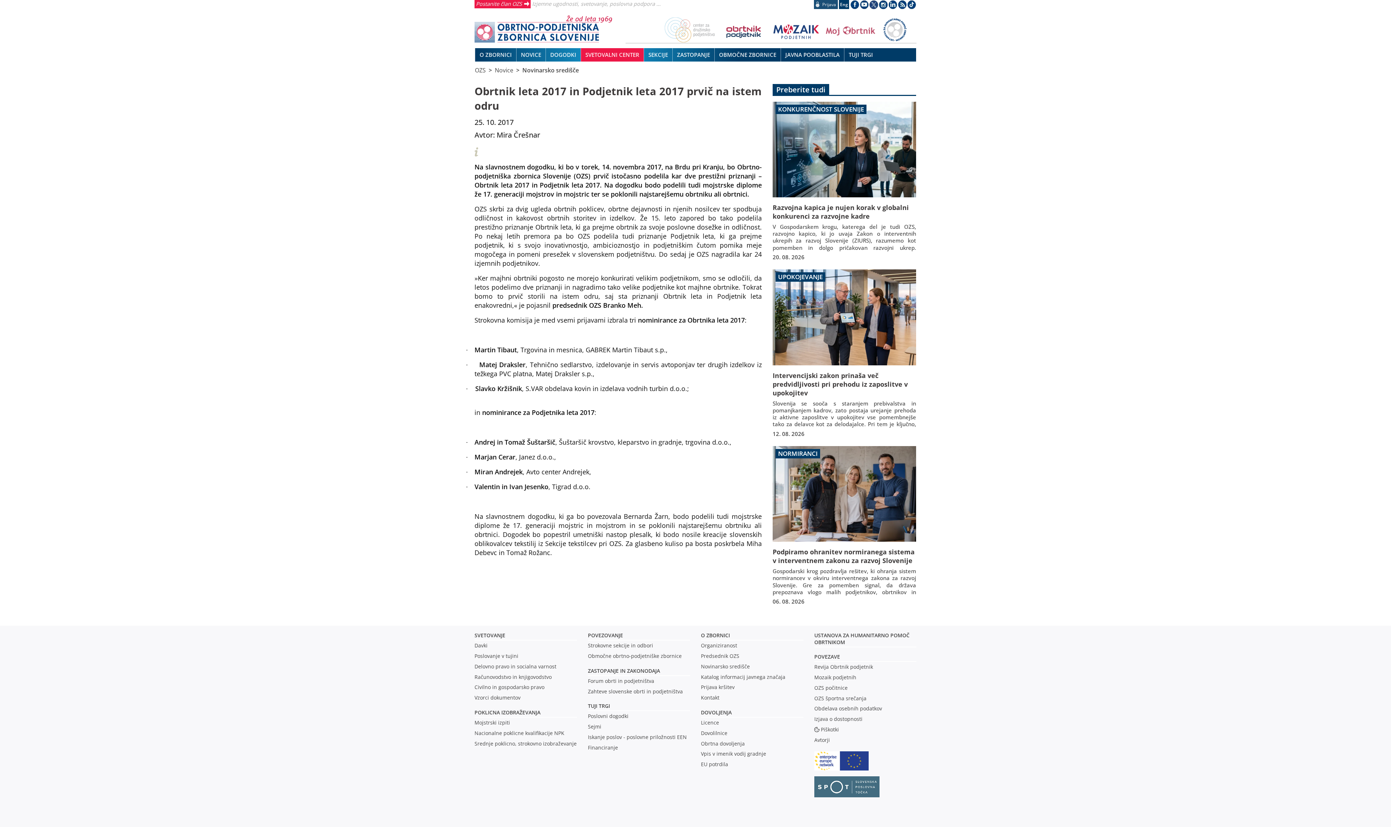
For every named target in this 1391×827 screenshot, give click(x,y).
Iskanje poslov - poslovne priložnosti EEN (637, 737)
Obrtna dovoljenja (723, 743)
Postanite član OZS (499, 3)
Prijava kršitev (718, 687)
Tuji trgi (599, 705)
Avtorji (822, 739)
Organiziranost (719, 645)
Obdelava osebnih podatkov (848, 708)
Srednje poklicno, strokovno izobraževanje (526, 743)
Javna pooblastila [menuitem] (812, 54)
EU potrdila (714, 764)
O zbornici (715, 635)
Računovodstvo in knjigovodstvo (513, 676)
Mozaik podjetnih (835, 677)
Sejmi (594, 726)
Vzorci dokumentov (498, 697)
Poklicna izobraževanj (506, 712)
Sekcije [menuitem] (658, 54)
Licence (710, 722)
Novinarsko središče (550, 70)
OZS (480, 70)
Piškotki (830, 729)
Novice (504, 70)
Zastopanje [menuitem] (693, 54)
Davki (481, 645)
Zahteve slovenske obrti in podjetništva (635, 691)
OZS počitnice (831, 687)
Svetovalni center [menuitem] (612, 54)
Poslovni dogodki (608, 716)
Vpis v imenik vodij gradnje (733, 753)
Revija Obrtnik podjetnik (843, 666)
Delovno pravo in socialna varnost (515, 666)
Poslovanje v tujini (496, 655)
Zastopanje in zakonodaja (624, 670)
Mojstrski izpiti (492, 722)
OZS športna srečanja (840, 698)
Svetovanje (490, 635)
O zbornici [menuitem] (496, 54)
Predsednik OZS (720, 655)
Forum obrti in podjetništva (621, 680)
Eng (844, 4)
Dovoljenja (716, 712)
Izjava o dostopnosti (838, 718)
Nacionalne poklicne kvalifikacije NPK (519, 733)
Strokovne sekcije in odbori (620, 645)
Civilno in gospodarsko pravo (509, 687)
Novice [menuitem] (531, 54)
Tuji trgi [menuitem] (861, 54)
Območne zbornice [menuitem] (747, 54)
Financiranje (603, 747)
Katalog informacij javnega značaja (743, 676)
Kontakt (710, 697)
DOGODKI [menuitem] (563, 54)
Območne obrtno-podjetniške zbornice (635, 655)
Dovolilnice (714, 733)
